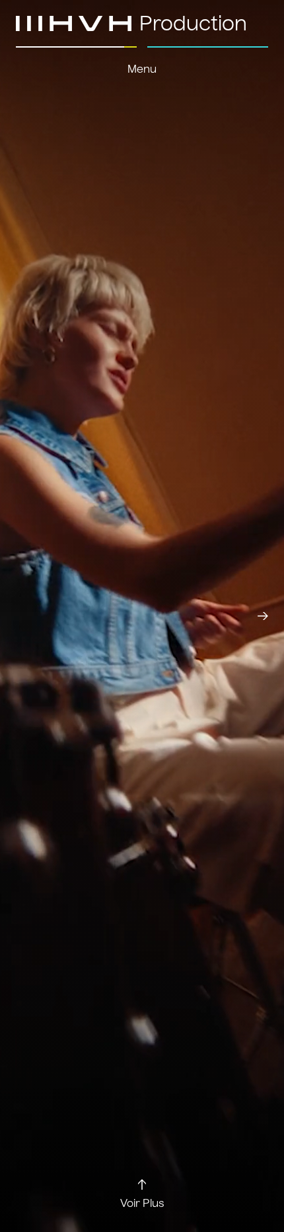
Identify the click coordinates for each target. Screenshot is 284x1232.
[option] (142, 616)
